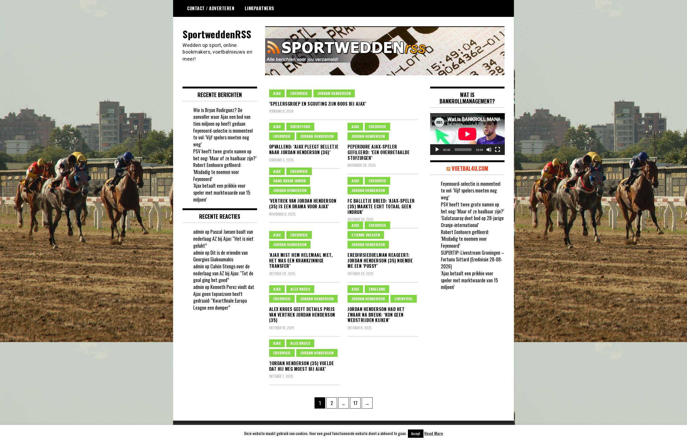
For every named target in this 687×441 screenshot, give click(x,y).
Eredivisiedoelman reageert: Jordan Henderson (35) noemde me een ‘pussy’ (380, 260)
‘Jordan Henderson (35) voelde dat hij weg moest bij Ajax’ (301, 366)
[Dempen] (489, 149)
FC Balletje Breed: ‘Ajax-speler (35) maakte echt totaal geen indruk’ (381, 206)
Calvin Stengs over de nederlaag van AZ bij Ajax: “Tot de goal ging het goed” (223, 273)
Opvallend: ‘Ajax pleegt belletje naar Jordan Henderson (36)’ (304, 149)
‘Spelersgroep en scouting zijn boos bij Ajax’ (317, 104)
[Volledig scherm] (497, 149)
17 (357, 402)
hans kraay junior (289, 180)
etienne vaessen (366, 235)
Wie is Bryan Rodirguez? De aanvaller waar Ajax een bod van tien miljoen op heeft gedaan (221, 116)
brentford (300, 126)
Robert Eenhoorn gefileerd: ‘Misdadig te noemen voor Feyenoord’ (217, 171)
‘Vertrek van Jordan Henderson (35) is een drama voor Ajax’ (303, 204)
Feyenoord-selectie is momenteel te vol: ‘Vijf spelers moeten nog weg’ (223, 137)
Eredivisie (299, 93)
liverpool (403, 298)
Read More (433, 433)
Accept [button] (415, 433)
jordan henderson (334, 93)
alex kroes (300, 289)
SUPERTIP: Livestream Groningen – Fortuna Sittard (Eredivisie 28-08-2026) (472, 259)
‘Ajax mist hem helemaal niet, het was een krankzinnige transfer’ (301, 260)
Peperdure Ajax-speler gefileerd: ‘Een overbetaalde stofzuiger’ (379, 152)
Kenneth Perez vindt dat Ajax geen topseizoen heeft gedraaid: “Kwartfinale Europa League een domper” (223, 297)
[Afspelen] (437, 149)
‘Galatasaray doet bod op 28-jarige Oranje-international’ (472, 221)
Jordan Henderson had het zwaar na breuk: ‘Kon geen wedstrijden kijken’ (376, 315)
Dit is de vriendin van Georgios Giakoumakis (220, 256)
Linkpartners (259, 8)
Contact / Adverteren (210, 8)
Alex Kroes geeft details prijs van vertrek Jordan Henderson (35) (302, 315)
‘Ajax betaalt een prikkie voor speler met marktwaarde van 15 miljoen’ (221, 192)
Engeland (377, 289)
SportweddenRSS (216, 34)
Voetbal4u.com (470, 168)
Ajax (277, 93)
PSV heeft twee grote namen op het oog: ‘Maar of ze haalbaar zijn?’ (224, 155)
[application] (467, 134)
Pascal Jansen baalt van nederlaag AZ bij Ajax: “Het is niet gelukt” (223, 238)
